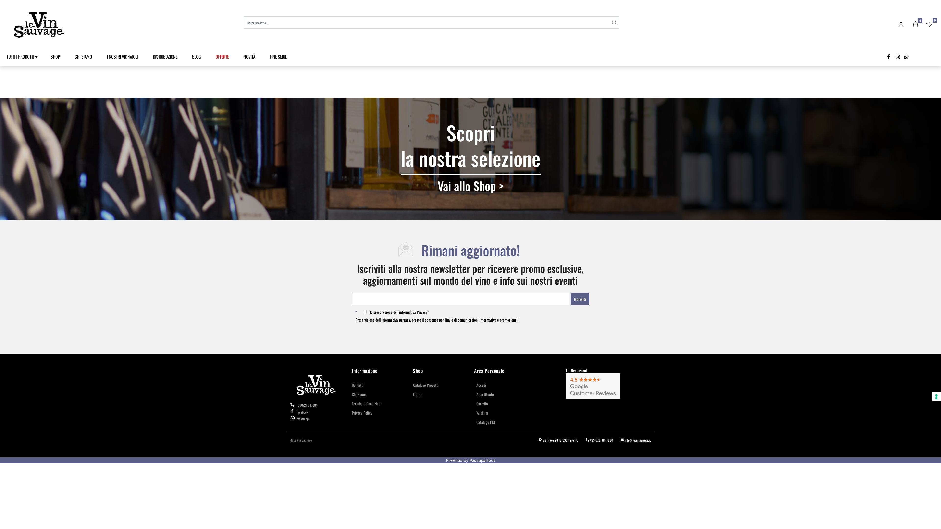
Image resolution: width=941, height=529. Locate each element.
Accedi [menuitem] (481, 385)
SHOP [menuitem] (55, 56)
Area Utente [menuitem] (485, 394)
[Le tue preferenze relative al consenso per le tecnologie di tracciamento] (936, 396)
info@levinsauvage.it (637, 440)
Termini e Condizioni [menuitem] (366, 404)
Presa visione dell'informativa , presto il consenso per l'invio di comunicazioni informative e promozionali (437, 320)
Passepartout (482, 460)
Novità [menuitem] (249, 56)
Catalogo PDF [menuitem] (485, 422)
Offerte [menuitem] (418, 394)
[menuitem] (222, 56)
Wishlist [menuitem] (482, 413)
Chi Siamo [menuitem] (83, 56)
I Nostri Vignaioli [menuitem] (122, 56)
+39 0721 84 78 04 (601, 440)
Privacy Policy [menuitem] (362, 413)
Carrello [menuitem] (482, 404)
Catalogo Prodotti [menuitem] (426, 385)
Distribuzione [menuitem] (165, 56)
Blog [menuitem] (196, 56)
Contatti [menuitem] (358, 385)
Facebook (302, 412)
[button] (614, 22)
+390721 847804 (307, 405)
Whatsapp (303, 418)
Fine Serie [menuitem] (278, 56)
